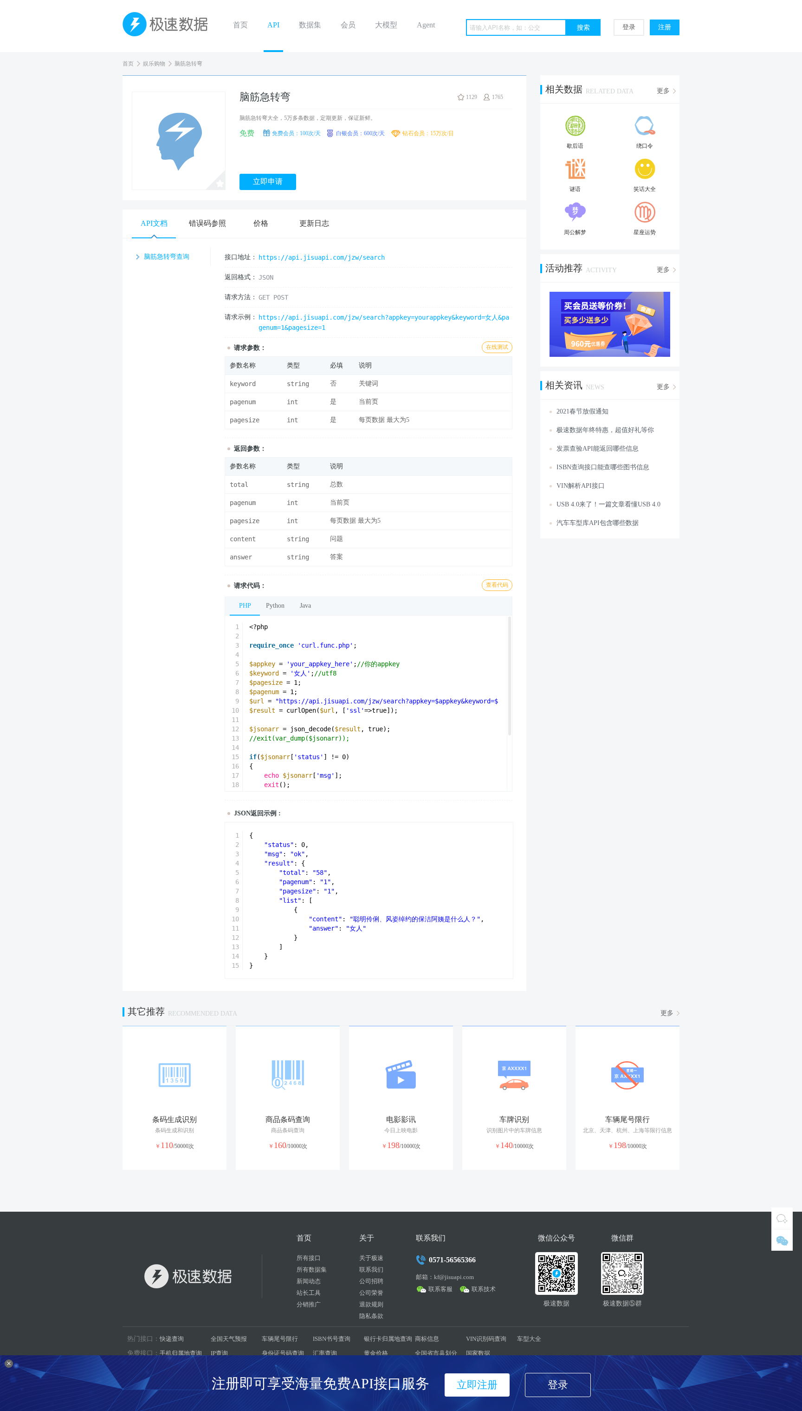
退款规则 (371, 1304)
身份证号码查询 (283, 1353)
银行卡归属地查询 (388, 1338)
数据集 (310, 25)
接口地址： (241, 257)
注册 (664, 27)
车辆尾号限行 (280, 1338)
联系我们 (371, 1269)
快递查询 (172, 1338)
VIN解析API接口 (580, 485)
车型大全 (529, 1338)
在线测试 (497, 347)
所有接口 (309, 1257)
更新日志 (314, 223)
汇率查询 (325, 1353)
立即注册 (477, 1385)
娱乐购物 (154, 63)
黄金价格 (376, 1353)
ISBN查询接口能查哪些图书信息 (602, 467)
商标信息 (427, 1338)
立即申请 (268, 181)
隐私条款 (371, 1316)
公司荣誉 (371, 1292)
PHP (245, 605)
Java (305, 605)
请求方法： (241, 297)
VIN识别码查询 (486, 1338)
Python (275, 605)
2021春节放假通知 (582, 411)
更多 (663, 90)
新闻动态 (309, 1281)
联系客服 (440, 1289)
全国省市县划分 (436, 1353)
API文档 (154, 223)
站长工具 (309, 1292)
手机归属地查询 (181, 1353)
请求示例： (241, 317)
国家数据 (478, 1353)
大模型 (386, 25)
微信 (782, 1240)
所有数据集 (312, 1269)
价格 (260, 223)
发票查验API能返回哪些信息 (597, 448)
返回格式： (241, 277)
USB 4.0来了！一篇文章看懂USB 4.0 (608, 504)
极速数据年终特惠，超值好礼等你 (605, 430)
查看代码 (497, 585)
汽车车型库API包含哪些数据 (597, 522)
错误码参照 (207, 223)
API (273, 25)
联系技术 (484, 1289)
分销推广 (309, 1304)
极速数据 (169, 26)
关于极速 (371, 1257)
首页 (240, 25)
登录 (628, 27)
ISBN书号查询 (331, 1338)
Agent (426, 25)
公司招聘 (371, 1281)
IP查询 (219, 1353)
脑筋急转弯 (188, 63)
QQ (782, 1218)
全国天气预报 (229, 1338)
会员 (348, 25)
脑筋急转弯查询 (166, 256)
